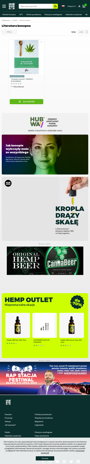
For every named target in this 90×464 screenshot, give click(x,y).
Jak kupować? (10, 425)
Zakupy (8, 421)
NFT (21, 14)
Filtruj (9, 32)
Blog (87, 14)
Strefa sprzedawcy (33, 14)
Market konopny (9, 14)
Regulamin (39, 421)
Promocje (8, 418)
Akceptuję (45, 458)
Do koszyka (29, 101)
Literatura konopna (17, 76)
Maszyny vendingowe (53, 14)
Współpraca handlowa (44, 418)
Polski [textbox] (63, 6)
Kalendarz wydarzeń (74, 14)
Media (7, 432)
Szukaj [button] (55, 6)
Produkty (15, 20)
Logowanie (39, 425)
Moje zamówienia (42, 436)
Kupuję (41, 42)
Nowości (8, 414)
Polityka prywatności (43, 414)
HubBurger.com (6, 20)
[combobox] (63, 6)
